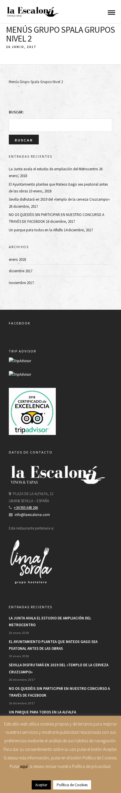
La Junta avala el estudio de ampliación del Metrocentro (53, 169)
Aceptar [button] (41, 784)
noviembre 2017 (21, 282)
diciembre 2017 (20, 270)
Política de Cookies (72, 784)
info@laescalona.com (32, 514)
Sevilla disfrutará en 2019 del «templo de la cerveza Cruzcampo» (59, 199)
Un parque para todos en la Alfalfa (36, 230)
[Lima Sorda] (31, 590)
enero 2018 (17, 259)
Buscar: (16, 112)
